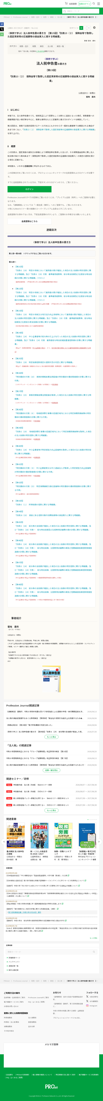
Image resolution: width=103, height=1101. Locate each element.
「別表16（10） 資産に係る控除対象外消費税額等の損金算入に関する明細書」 (48, 515)
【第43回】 (19, 500)
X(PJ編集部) (94, 1001)
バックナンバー (14, 962)
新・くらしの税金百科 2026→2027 (38, 852)
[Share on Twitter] (2, 30)
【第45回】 (19, 522)
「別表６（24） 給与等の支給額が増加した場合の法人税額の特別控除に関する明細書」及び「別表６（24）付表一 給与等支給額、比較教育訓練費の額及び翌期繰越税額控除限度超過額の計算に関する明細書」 (53, 548)
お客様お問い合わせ (11, 1006)
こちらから (40, 51)
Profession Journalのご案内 (38, 997)
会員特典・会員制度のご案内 (14, 997)
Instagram (93, 1005)
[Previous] (4, 841)
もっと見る (51, 737)
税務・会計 (35, 17)
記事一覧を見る (51, 770)
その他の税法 (9, 1031)
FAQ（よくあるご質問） (37, 1002)
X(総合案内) (94, 997)
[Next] (99, 841)
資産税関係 (32, 1022)
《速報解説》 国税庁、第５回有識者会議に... (68, 1004)
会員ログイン (84, 3)
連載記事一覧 (13, 966)
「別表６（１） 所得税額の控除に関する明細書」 (36, 504)
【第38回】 (19, 409)
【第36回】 (19, 373)
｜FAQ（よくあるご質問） (14, 1077)
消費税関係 (8, 1026)
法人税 (59, 17)
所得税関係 (8, 1017)
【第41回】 (19, 464)
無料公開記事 (13, 970)
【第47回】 (19, 562)
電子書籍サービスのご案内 (13, 1002)
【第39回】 (19, 427)
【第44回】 (19, 511)
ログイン (29, 189)
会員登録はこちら (29, 221)
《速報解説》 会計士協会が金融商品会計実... (68, 998)
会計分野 (31, 1026)
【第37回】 (19, 391)
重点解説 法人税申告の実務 (15, 852)
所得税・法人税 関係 (11, 1022)
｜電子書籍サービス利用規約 (87, 1074)
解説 (52, 17)
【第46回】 (19, 540)
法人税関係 (32, 1017)
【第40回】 (19, 446)
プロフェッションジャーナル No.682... (67, 1018)
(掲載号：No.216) (31, 28)
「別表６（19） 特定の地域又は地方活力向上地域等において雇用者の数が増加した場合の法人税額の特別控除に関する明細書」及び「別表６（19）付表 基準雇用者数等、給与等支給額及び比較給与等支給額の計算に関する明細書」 (53, 318)
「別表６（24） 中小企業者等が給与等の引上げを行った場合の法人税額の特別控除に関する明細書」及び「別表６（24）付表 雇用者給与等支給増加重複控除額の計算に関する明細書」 (53, 340)
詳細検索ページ (14, 957)
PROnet (7, 17)
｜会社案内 (9, 1074)
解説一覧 (60, 46)
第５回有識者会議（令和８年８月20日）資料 (24, 912)
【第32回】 (19, 288)
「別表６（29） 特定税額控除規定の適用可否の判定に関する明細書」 (44, 362)
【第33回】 (19, 310)
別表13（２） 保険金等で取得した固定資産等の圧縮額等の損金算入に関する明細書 (59, 129)
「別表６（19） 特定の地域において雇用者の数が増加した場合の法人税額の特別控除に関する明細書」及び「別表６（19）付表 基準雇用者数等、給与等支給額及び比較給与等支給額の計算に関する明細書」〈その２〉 (53, 296)
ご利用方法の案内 (12, 992)
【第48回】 (19, 584)
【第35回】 (19, 358)
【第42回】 (19, 482)
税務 (44, 17)
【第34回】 (19, 332)
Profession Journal (20, 17)
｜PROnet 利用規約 (22, 1074)
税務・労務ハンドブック (62, 852)
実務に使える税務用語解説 (16, 1013)
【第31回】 (19, 266)
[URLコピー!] (2, 35)
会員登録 (73, 3)
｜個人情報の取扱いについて (41, 1074)
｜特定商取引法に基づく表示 (64, 1074)
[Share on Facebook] (2, 25)
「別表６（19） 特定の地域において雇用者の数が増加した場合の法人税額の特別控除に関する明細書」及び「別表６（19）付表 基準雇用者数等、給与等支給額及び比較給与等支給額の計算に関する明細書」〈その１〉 (53, 274)
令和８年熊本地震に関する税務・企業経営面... (68, 1012)
